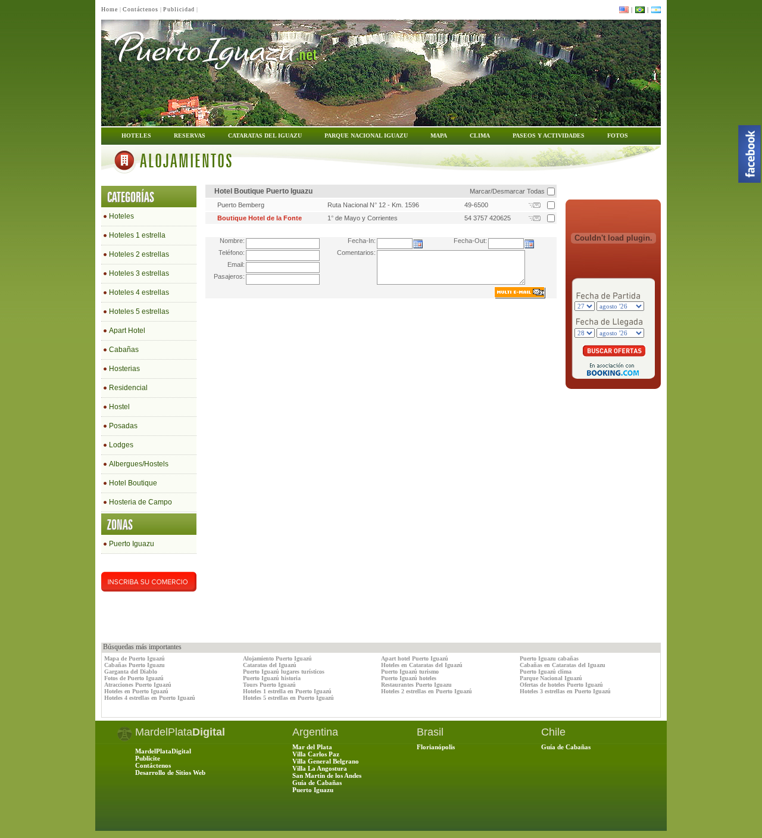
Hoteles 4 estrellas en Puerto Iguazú (149, 697)
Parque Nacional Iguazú (551, 678)
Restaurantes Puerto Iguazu (416, 684)
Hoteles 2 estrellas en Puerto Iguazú (426, 691)
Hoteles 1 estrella (137, 235)
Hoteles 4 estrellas (139, 292)
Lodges (121, 445)
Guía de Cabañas (317, 782)
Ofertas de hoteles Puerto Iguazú (561, 684)
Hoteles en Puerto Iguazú (136, 691)
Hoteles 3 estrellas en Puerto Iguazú (565, 691)
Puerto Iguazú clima (546, 671)
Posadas (123, 426)
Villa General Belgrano (325, 761)
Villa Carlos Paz (315, 754)
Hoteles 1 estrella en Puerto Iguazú (287, 691)
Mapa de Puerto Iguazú (134, 658)
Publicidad (179, 9)
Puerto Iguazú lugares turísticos (283, 671)
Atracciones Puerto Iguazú (137, 684)
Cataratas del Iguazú (269, 665)
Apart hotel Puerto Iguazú (414, 658)
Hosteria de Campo (140, 502)
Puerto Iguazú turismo (410, 671)
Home (109, 9)
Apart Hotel (127, 330)
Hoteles (136, 135)
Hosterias (124, 369)
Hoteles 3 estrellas (139, 273)
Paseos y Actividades (549, 135)
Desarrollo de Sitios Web (170, 772)
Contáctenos (140, 9)
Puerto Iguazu (131, 544)
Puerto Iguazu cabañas (549, 658)
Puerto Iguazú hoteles (408, 678)
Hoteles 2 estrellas (139, 254)
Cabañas (124, 349)
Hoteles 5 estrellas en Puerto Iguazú (288, 697)
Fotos (617, 135)
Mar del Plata (312, 746)
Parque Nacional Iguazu (366, 135)
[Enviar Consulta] (536, 207)
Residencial (128, 388)
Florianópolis (436, 746)
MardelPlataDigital (163, 751)
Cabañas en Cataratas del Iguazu (562, 665)
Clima (480, 135)
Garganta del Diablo (130, 671)
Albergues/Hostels (138, 464)
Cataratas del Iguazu (265, 135)
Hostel (119, 407)
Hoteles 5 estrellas (139, 311)
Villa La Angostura (319, 768)
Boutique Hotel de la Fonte (259, 218)
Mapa (438, 135)
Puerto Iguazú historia (272, 678)
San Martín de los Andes (326, 775)
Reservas (189, 135)
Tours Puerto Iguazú (269, 684)
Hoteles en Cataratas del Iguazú (422, 665)
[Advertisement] (613, 421)
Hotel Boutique (133, 483)
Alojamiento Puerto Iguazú (277, 658)
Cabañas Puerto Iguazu (134, 665)
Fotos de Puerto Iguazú (134, 678)
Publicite (147, 758)
